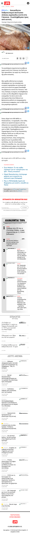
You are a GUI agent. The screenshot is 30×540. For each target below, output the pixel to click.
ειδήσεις (20, 191)
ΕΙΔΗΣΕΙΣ (7, 6)
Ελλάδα (12, 6)
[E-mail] (23, 58)
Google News (22, 189)
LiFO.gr (15, 189)
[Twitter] (28, 48)
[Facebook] (26, 48)
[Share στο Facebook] (26, 63)
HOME (3, 6)
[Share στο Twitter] (28, 63)
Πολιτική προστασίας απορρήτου (19, 530)
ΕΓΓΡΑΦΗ (24, 207)
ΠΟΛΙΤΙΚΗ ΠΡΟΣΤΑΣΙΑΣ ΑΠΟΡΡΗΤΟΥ (19, 210)
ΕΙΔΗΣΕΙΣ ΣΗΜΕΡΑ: (9, 164)
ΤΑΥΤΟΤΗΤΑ (15, 515)
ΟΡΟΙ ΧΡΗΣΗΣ (6, 210)
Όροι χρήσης (6, 530)
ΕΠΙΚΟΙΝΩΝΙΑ (15, 517)
